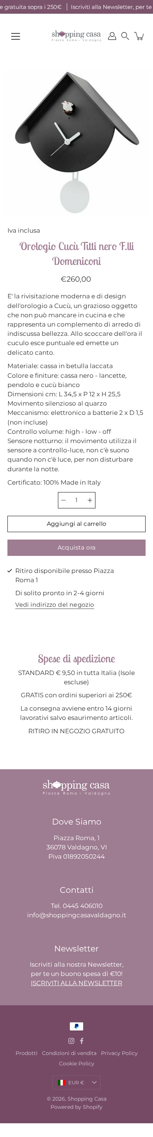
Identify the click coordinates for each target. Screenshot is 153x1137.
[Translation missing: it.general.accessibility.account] (112, 36)
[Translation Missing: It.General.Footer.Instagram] (71, 1041)
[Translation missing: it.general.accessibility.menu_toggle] (15, 36)
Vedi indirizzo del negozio (54, 605)
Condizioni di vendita (69, 1053)
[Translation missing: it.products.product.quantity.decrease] (63, 500)
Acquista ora (77, 547)
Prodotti (27, 1053)
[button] (125, 36)
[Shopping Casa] (76, 36)
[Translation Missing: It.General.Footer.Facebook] (81, 1041)
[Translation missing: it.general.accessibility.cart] (140, 36)
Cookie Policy (76, 1063)
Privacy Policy (119, 1053)
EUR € (76, 1082)
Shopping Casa (87, 1098)
